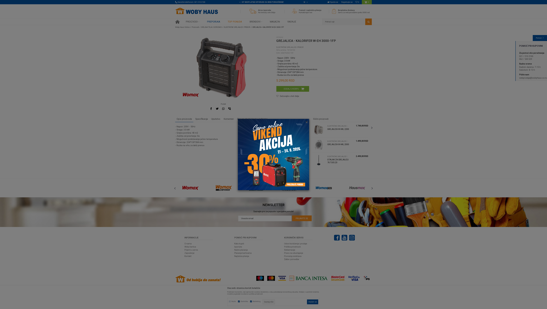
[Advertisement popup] (273, 154)
